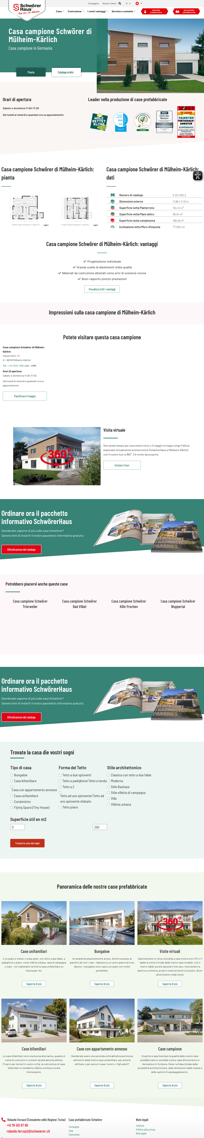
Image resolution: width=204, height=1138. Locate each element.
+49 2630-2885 (16, 365)
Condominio (22, 801)
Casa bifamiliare (25, 781)
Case (59, 11)
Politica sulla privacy (145, 1129)
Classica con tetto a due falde (131, 775)
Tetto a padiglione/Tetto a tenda (84, 781)
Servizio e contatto (122, 11)
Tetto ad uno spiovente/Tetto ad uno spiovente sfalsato (82, 798)
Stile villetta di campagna (128, 792)
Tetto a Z (68, 786)
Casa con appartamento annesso (34, 790)
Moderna (117, 781)
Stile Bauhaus (120, 786)
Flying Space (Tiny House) (31, 807)
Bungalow (20, 775)
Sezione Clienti (109, 3)
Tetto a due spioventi (76, 775)
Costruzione (74, 11)
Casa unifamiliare (26, 795)
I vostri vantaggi (96, 11)
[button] (120, 3)
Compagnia (93, 3)
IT (127, 3)
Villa (114, 798)
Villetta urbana (121, 804)
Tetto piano (70, 807)
